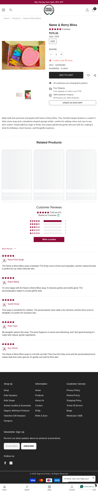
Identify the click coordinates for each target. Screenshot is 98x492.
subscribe (29, 446)
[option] (23, 55)
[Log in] (87, 10)
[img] (8, 256)
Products (16, 18)
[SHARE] (94, 75)
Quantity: (53, 49)
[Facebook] (5, 463)
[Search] (10, 9)
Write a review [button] (49, 239)
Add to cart (66, 75)
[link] (88, 75)
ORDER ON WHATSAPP (72, 103)
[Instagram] (11, 463)
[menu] (3, 9)
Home (6, 18)
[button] (55, 29)
